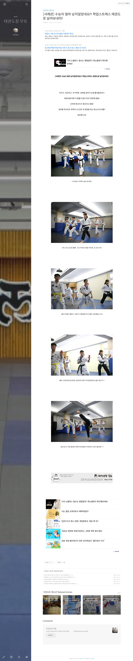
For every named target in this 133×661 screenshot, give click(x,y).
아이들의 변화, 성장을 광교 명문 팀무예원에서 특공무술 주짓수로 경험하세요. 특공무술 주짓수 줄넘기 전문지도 (81, 50)
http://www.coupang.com (53, 31)
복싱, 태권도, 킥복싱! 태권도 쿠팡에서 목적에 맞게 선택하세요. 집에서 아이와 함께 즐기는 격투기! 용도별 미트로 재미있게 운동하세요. (81, 37)
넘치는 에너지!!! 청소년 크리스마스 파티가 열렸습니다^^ (57, 575)
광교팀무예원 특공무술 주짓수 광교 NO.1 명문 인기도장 (65, 48)
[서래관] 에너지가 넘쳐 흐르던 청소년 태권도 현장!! (56, 581)
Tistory (93, 658)
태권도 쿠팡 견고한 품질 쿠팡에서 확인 (59, 34)
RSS (19, 657)
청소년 (51, 571)
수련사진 (46, 571)
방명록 (11, 657)
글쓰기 (4, 657)
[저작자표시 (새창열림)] (64, 562)
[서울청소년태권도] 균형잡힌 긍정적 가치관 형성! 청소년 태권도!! (59, 583)
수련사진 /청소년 (48, 10)
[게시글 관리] (52, 562)
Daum (81, 658)
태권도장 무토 (15, 21)
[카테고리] (4, 4)
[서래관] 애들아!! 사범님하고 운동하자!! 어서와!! (55, 579)
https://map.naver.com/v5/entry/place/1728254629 (61, 45)
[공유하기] (50, 562)
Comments (48, 621)
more (119, 592)
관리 (27, 657)
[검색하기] (27, 4)
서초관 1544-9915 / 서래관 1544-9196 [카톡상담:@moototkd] (67, 631)
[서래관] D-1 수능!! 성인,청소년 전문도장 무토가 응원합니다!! (58, 577)
